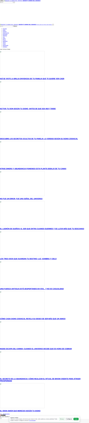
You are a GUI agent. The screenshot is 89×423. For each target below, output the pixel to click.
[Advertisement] (44, 13)
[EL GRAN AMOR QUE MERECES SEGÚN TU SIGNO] (22, 407)
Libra (4, 38)
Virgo (4, 44)
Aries (4, 30)
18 (3, 414)
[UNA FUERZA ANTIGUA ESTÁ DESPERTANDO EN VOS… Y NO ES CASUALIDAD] (22, 285)
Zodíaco (5, 46)
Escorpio (5, 34)
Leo (4, 37)
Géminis (5, 35)
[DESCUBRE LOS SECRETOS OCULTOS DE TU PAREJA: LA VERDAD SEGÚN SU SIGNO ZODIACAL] (22, 135)
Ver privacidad (32, 420)
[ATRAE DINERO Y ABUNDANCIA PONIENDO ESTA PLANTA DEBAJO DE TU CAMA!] (22, 165)
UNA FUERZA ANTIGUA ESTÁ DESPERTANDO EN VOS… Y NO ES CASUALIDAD (32, 289)
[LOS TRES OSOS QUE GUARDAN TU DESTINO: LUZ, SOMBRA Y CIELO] (22, 255)
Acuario (5, 28)
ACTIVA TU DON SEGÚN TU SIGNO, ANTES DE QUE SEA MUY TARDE (28, 109)
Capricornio (6, 33)
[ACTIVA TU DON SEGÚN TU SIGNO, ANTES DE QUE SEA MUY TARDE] (22, 105)
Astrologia (5, 45)
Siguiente (7, 414)
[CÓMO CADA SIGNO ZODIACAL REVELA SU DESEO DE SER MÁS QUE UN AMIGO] (22, 315)
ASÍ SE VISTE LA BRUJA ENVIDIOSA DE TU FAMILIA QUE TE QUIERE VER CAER (32, 79)
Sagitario (5, 41)
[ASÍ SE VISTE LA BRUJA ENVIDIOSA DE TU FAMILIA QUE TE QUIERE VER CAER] (22, 75)
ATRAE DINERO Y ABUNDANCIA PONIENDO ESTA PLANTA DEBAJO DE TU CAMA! (33, 169)
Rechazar (62, 419)
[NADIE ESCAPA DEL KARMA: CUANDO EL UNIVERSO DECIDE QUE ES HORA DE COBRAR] (22, 345)
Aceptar (76, 419)
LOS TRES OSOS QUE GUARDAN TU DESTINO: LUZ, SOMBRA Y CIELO (28, 259)
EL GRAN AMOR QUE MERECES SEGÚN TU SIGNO (20, 411)
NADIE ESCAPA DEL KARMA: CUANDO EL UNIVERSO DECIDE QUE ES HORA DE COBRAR (36, 349)
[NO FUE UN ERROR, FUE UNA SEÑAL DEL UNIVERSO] (22, 195)
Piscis (4, 39)
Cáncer (5, 31)
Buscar (15, 26)
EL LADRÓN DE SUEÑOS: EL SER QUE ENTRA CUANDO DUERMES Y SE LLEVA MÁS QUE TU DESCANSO (42, 229)
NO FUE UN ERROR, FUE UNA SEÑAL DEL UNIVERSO (21, 199)
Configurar (69, 419)
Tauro (4, 42)
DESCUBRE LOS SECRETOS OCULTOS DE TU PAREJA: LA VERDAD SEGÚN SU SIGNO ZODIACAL (39, 139)
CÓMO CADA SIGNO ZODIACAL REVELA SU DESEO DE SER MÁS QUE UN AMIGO (32, 319)
